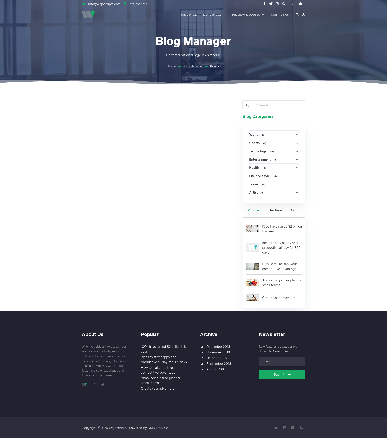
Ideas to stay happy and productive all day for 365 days (281, 248)
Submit (279, 374)
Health (257, 167)
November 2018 (218, 352)
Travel (257, 184)
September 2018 (218, 363)
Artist (256, 192)
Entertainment (263, 159)
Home (172, 66)
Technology (261, 151)
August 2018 (215, 369)
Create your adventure (279, 297)
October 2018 (216, 358)
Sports (257, 143)
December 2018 (218, 346)
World (257, 134)
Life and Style (263, 176)
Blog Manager (193, 66)
